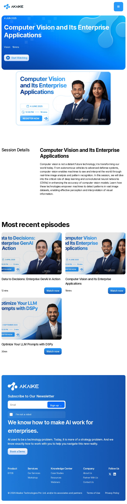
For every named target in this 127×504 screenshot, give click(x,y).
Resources (56, 477)
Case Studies (57, 473)
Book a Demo (17, 451)
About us (87, 473)
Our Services (34, 473)
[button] (118, 6)
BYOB (10, 473)
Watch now (52, 290)
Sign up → (56, 405)
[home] (13, 6)
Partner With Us (90, 477)
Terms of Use (93, 493)
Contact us (88, 482)
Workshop (33, 477)
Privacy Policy (112, 493)
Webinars (55, 482)
